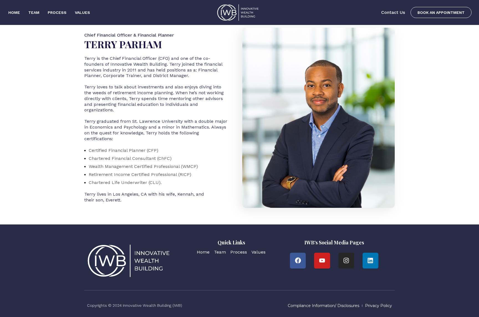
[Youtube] (322, 261)
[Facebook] (298, 261)
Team (33, 12)
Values (82, 12)
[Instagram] (346, 261)
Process (57, 12)
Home (14, 12)
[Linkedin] (370, 261)
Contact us (393, 12)
